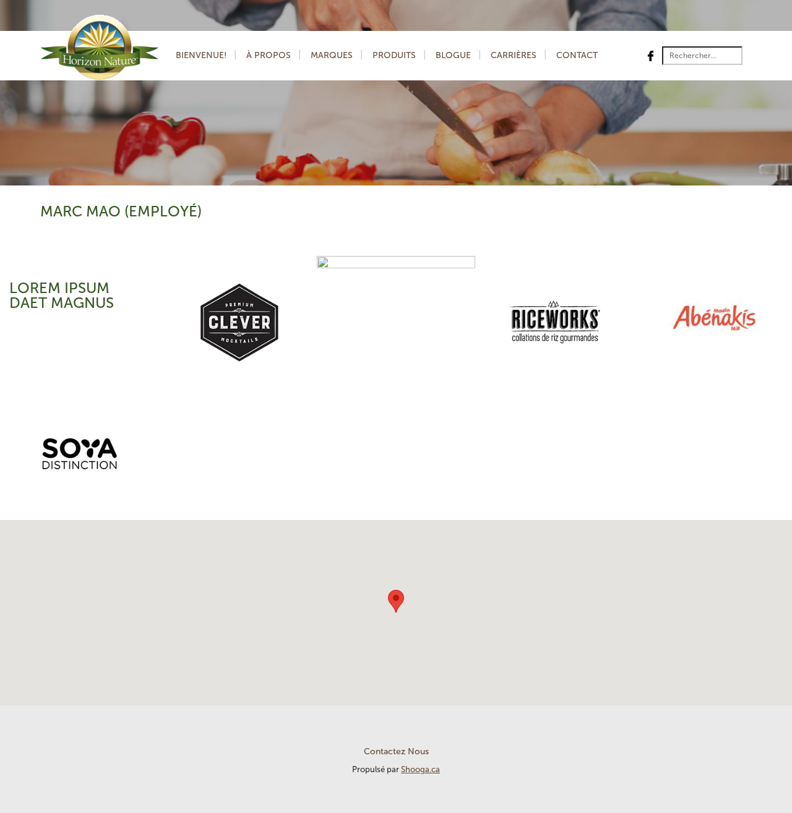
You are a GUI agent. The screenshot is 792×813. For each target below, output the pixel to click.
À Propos (268, 55)
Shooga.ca (420, 769)
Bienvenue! (201, 55)
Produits (394, 55)
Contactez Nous (396, 751)
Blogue (453, 55)
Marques (332, 55)
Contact (577, 55)
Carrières (513, 55)
